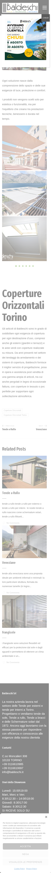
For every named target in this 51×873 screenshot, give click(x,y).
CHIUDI (46, 18)
